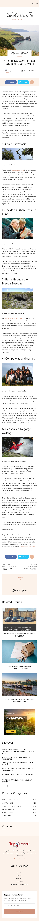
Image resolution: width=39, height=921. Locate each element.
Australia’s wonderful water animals (30, 568)
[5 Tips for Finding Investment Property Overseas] (19, 651)
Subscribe (19, 911)
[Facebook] (15, 859)
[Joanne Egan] (7, 71)
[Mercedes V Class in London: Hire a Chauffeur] (19, 619)
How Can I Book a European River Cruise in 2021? (19, 700)
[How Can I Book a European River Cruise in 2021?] (19, 684)
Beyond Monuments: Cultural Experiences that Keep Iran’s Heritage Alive (18, 751)
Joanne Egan (15, 71)
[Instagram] (20, 859)
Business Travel (19, 53)
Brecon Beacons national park (14, 318)
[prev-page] (3, 786)
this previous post (18, 170)
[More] (32, 82)
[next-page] (6, 786)
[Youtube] (24, 859)
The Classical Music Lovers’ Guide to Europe (9, 568)
